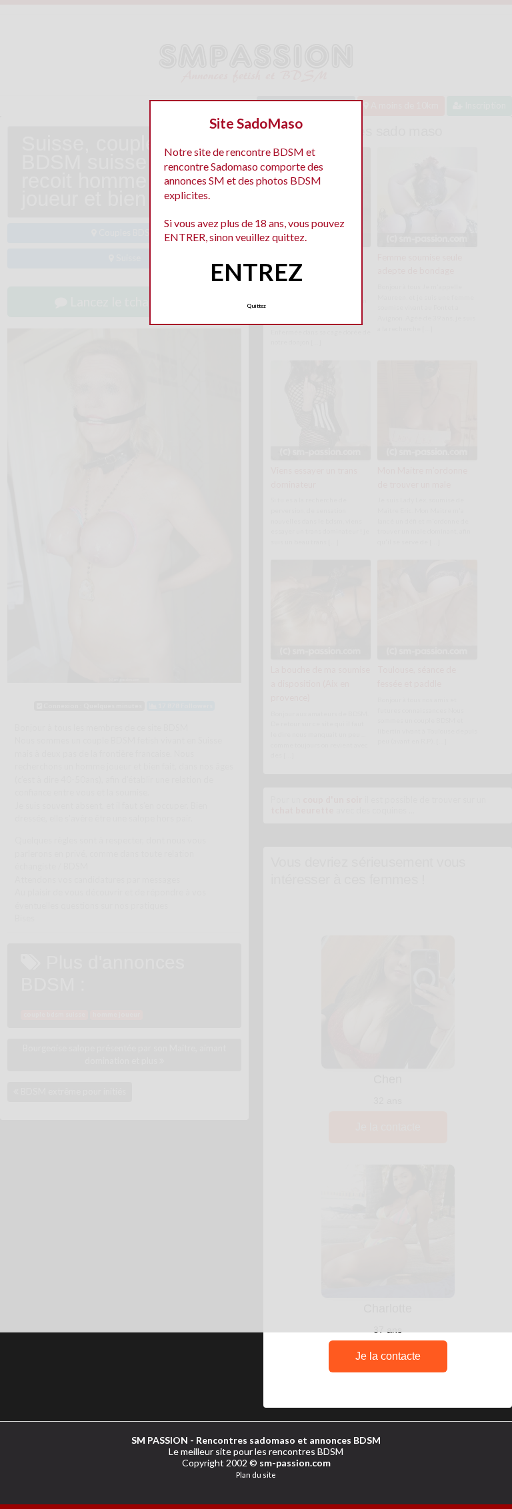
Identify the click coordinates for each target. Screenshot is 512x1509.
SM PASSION (159, 1440)
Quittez (256, 305)
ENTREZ (256, 271)
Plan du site (256, 1474)
